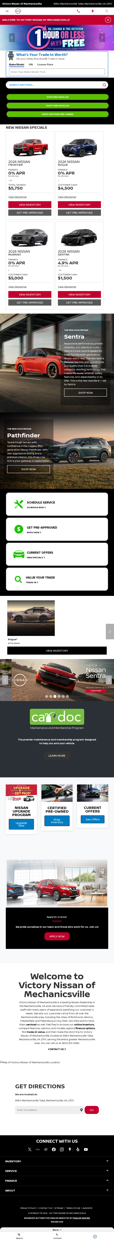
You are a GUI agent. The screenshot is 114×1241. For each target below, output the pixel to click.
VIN (31, 64)
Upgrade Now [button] (21, 824)
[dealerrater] (45, 1149)
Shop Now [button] (85, 392)
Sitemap (58, 1208)
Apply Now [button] (57, 936)
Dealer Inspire (81, 1218)
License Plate (45, 64)
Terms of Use (73, 1208)
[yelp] (78, 1149)
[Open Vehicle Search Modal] (107, 11)
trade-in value (36, 1032)
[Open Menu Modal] (7, 11)
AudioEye (87, 1208)
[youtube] (86, 1149)
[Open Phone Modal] (78, 11)
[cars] (37, 1149)
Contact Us (45, 1208)
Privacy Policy (28, 1208)
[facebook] (53, 1149)
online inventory (84, 1024)
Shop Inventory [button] (57, 821)
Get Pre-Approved (30, 212)
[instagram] (61, 1149)
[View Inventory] (57, 680)
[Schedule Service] (57, 38)
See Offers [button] (92, 819)
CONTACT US (56, 1049)
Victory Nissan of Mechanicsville (67, 1213)
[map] (69, 1149)
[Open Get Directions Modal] (93, 11)
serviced (31, 1024)
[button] (12, 37)
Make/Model (16, 64)
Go (92, 1110)
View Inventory (30, 204)
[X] (29, 1149)
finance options (85, 1028)
